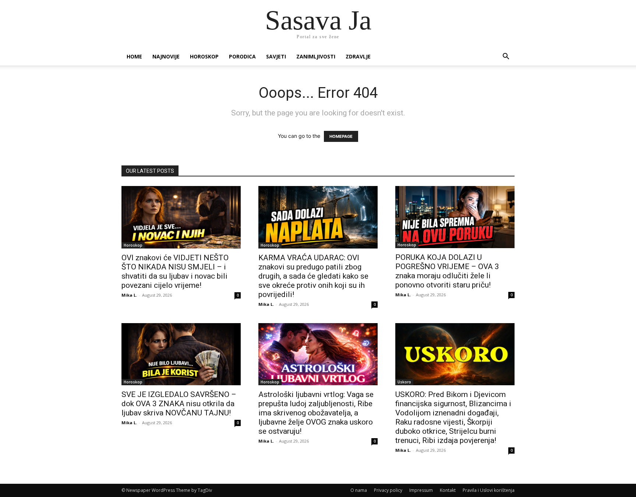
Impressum (421, 490)
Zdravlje (358, 56)
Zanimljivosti (315, 56)
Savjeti (276, 56)
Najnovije (166, 56)
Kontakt (448, 490)
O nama (358, 490)
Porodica (242, 56)
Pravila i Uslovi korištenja (489, 490)
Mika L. (129, 295)
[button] (506, 57)
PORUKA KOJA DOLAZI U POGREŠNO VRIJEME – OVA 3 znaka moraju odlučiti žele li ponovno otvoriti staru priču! (447, 271)
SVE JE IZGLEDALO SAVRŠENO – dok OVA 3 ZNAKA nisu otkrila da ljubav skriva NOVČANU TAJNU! (178, 403)
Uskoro (404, 382)
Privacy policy (388, 490)
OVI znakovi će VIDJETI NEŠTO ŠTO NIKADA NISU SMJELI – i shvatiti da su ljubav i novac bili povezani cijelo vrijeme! (175, 271)
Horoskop (204, 56)
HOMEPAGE (341, 136)
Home (134, 56)
